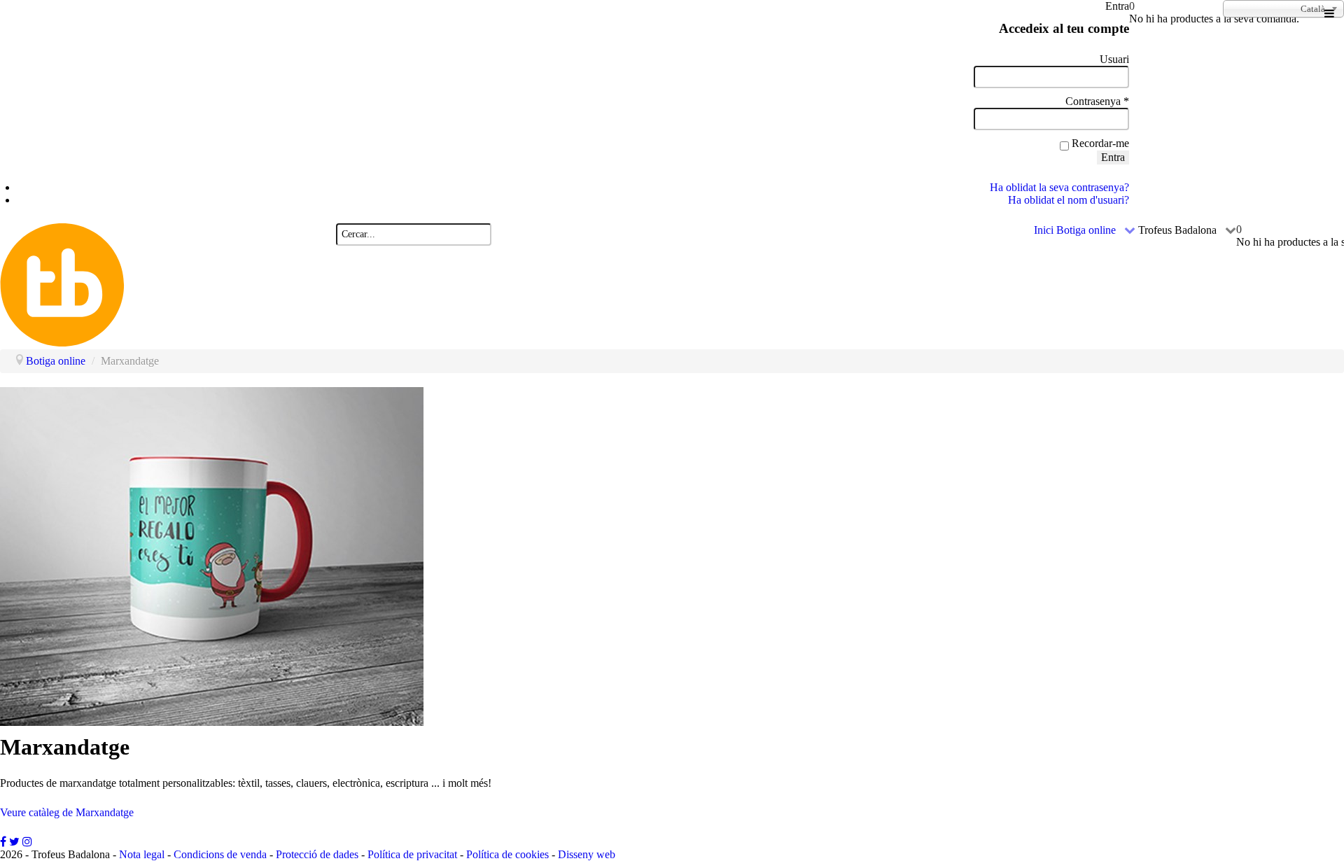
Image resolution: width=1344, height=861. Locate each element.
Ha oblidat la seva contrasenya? (1059, 187)
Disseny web (586, 854)
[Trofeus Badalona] (168, 343)
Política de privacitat (412, 854)
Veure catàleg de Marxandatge (67, 812)
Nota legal (141, 854)
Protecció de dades (317, 854)
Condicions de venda (220, 854)
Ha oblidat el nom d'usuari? (1068, 200)
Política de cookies (507, 854)
